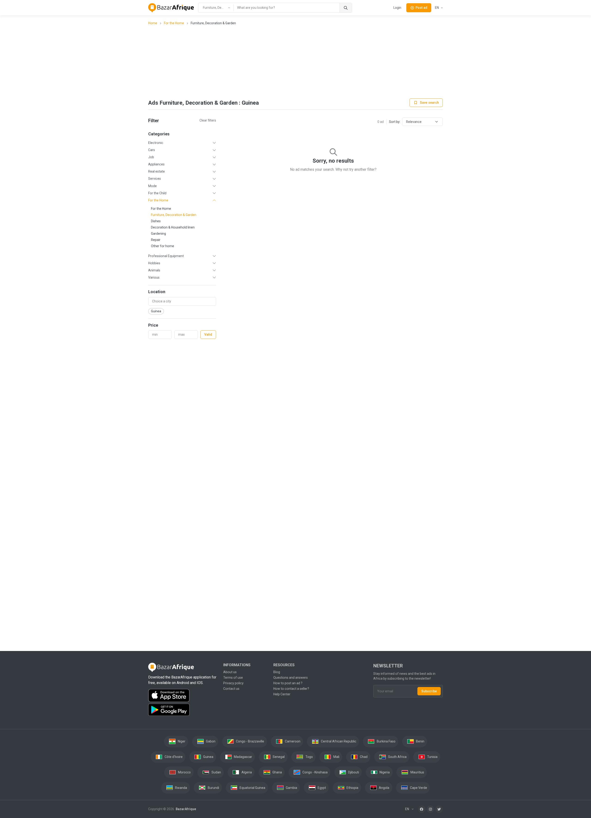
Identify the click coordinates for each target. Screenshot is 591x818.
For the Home (174, 23)
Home (152, 23)
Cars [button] (151, 150)
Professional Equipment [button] (166, 256)
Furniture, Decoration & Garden (173, 215)
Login (397, 7)
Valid (208, 334)
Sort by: (394, 122)
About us (230, 672)
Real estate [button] (156, 171)
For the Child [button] (157, 193)
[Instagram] (430, 809)
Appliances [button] (156, 164)
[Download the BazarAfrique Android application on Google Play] (183, 710)
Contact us (231, 688)
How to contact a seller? (291, 688)
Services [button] (154, 178)
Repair (155, 240)
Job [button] (151, 157)
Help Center (281, 694)
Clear (207, 120)
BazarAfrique (185, 809)
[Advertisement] (295, 62)
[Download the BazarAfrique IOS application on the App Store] (183, 695)
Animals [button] (154, 270)
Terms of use (233, 677)
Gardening (158, 233)
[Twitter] (439, 809)
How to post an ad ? (287, 683)
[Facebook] (421, 809)
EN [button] (437, 7)
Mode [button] (152, 186)
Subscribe (429, 691)
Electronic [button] (155, 143)
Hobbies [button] (154, 263)
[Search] (346, 7)
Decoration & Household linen (173, 227)
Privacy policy (233, 683)
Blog (276, 672)
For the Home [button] (158, 200)
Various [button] (154, 277)
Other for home (162, 246)
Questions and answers (290, 677)
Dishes (156, 221)
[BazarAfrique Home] (171, 7)
